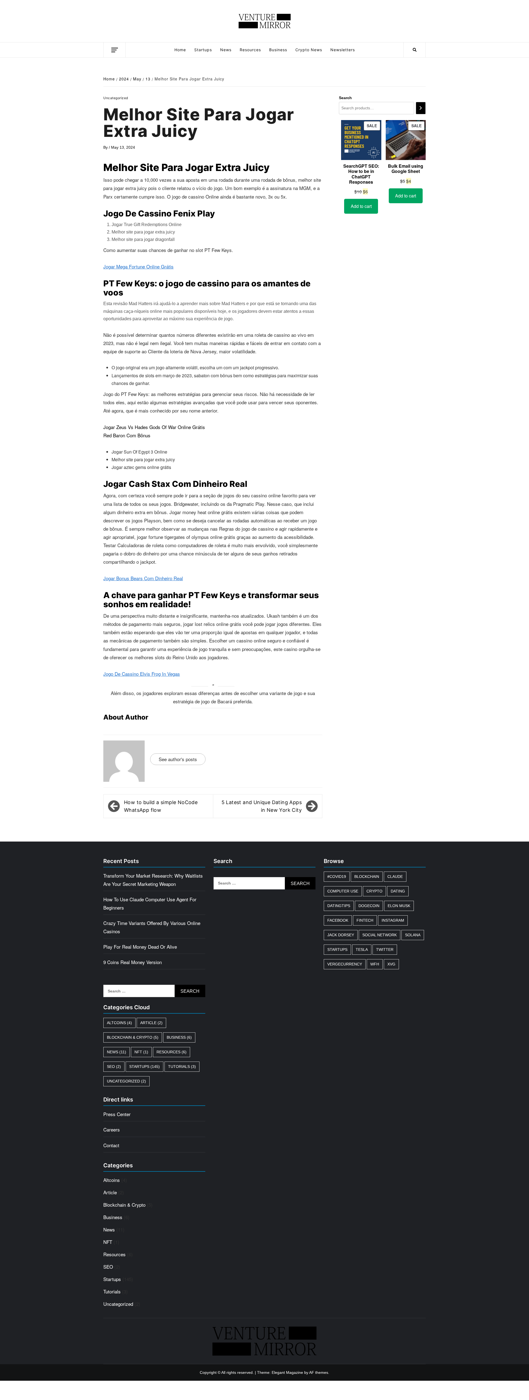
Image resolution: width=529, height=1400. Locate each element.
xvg (391, 964)
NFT (141, 1052)
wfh (374, 964)
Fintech (365, 920)
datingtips (338, 906)
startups (337, 949)
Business (278, 49)
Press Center (117, 1114)
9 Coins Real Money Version (132, 962)
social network (379, 935)
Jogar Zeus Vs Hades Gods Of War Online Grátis (154, 427)
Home (180, 49)
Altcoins (119, 1023)
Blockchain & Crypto (132, 1037)
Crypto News (308, 49)
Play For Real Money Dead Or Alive (140, 946)
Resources (250, 49)
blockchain (366, 876)
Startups (203, 49)
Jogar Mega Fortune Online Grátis (138, 266)
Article (151, 1023)
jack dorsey (340, 935)
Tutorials (182, 1066)
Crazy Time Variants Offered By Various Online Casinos (151, 927)
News (225, 49)
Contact (111, 1145)
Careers (111, 1129)
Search (345, 98)
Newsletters (342, 49)
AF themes (318, 1372)
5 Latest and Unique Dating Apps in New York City (262, 806)
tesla (362, 949)
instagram (393, 920)
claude (395, 876)
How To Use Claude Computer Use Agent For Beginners (149, 903)
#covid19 (336, 876)
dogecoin (368, 906)
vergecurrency (344, 964)
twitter (384, 949)
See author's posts (178, 759)
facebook (337, 920)
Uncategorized (126, 1081)
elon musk (399, 906)
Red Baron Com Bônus (126, 435)
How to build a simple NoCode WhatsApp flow (161, 806)
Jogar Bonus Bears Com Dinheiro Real (143, 578)
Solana (412, 935)
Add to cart (361, 206)
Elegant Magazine (287, 1372)
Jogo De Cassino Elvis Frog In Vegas (141, 673)
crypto (374, 891)
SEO (114, 1066)
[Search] (421, 108)
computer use (342, 891)
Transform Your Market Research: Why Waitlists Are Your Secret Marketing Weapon (153, 879)
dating (398, 891)
